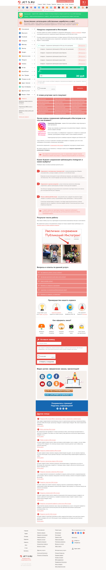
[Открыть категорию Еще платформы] (34, 87)
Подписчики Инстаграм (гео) (77, 99)
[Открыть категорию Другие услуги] (34, 91)
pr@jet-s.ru (76, 540)
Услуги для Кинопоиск (42, 553)
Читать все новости (24, 117)
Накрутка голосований (42, 535)
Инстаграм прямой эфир (76, 104)
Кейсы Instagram (58, 564)
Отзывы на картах (59, 557)
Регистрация (70, 1)
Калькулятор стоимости (42, 544)
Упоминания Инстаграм (60, 107)
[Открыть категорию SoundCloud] (34, 71)
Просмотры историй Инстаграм (62, 110)
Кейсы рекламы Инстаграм (47, 429)
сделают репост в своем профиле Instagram (48, 225)
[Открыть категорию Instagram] (34, 41)
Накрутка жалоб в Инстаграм (77, 113)
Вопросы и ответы (41, 546)
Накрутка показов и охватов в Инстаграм (51, 472)
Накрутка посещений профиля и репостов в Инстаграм (55, 503)
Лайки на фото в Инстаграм (48, 440)
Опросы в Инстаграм (59, 104)
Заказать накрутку (41, 532)
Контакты (71, 4)
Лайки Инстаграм (42, 99)
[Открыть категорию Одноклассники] (34, 56)
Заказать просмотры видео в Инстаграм (51, 461)
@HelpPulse (77, 542)
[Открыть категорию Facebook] (34, 37)
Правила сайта (58, 537)
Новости (59, 4)
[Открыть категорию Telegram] (34, 60)
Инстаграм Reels (41, 113)
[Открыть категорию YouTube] (34, 64)
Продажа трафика (59, 555)
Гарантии (54, 4)
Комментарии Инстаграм (43, 102)
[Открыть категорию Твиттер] (34, 48)
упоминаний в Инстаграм (56, 145)
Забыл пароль (58, 546)
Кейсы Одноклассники (60, 566)
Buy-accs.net (27, 14)
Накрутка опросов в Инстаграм (49, 482)
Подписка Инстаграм (42, 107)
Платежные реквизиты (60, 542)
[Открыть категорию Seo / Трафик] (34, 75)
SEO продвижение (59, 560)
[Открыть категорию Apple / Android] (34, 83)
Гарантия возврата (56, 312)
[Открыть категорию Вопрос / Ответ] (34, 94)
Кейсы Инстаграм (59, 102)
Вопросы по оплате (59, 544)
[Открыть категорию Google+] (34, 52)
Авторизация (62, 1)
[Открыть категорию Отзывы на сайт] (34, 79)
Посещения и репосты (76, 110)
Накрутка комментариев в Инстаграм (50, 450)
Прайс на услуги (43, 314)
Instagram (27, 10)
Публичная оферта (59, 539)
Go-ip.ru (26, 16)
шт (39, 69)
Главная (40, 4)
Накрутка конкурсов (41, 542)
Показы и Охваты (75, 107)
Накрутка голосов (41, 539)
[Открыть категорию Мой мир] (34, 44)
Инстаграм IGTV (41, 104)
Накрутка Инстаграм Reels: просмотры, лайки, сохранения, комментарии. (60, 419)
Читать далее (40, 426)
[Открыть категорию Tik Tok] (34, 67)
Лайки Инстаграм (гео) (43, 110)
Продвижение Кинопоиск (61, 562)
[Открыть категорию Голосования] (34, 29)
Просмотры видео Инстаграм (77, 102)
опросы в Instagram (76, 32)
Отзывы (49, 4)
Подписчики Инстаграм (60, 99)
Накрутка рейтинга (41, 537)
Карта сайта (77, 548)
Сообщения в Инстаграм (60, 113)
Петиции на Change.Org (42, 555)
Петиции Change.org (59, 553)
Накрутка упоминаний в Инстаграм (50, 493)
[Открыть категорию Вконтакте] (34, 33)
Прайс (44, 4)
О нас (66, 4)
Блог (63, 4)
